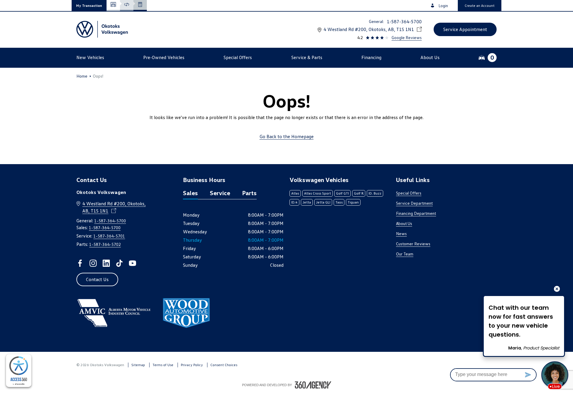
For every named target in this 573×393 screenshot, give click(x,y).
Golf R (358, 193)
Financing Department (416, 213)
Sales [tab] (190, 192)
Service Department (414, 203)
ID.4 (294, 202)
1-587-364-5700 (404, 21)
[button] (89, 5)
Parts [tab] (249, 192)
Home (81, 76)
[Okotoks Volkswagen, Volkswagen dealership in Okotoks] (103, 29)
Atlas (295, 193)
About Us (404, 223)
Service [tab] (220, 192)
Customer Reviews (413, 243)
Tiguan (353, 202)
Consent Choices (223, 365)
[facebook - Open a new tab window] (80, 263)
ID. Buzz (375, 193)
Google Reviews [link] (407, 37)
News (401, 233)
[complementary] (18, 370)
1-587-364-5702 (105, 244)
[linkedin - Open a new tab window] (106, 263)
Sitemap (138, 365)
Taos (339, 202)
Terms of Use (163, 365)
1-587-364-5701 (109, 235)
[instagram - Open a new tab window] (93, 263)
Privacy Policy (192, 365)
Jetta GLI (323, 202)
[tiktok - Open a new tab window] (119, 263)
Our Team (404, 253)
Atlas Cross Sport (317, 193)
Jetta (307, 202)
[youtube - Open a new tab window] (132, 263)
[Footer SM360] (313, 385)
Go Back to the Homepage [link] (287, 136)
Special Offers (408, 192)
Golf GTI (342, 193)
